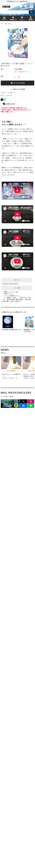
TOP (2, 23)
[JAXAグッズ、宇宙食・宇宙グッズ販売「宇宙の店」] (6, 7)
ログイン (4, 19)
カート (25, 8)
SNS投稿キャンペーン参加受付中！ (17, 1)
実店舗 (30, 19)
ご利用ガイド (13, 19)
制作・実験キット (9, 23)
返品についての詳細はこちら (9, 92)
